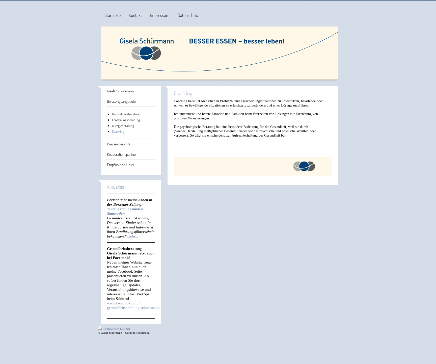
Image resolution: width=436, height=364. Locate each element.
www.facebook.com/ (123, 303)
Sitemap (126, 328)
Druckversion (111, 328)
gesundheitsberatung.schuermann (133, 307)
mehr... (132, 236)
